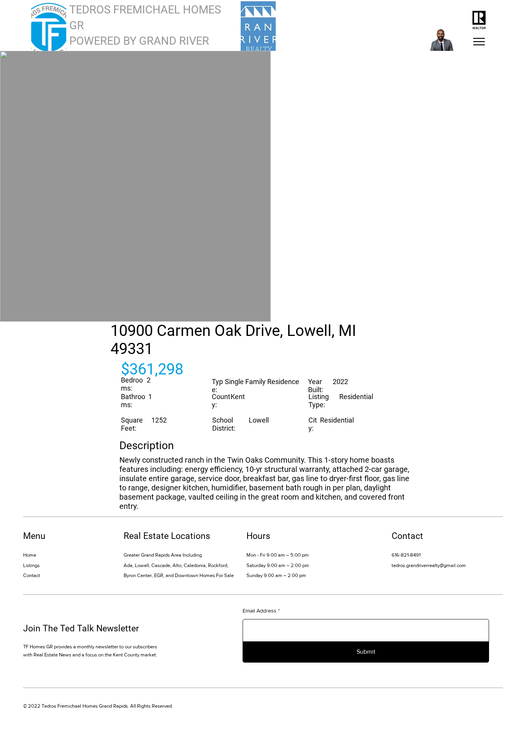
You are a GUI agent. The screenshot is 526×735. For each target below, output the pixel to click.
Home (29, 555)
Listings (31, 565)
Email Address (259, 610)
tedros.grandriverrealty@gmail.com (429, 565)
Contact (31, 575)
